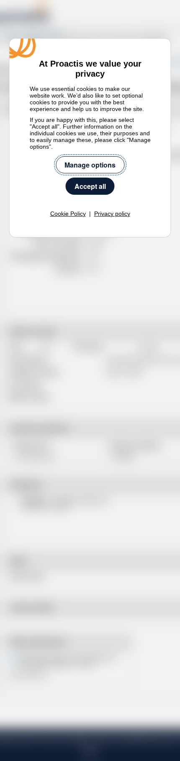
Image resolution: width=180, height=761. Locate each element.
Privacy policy (112, 213)
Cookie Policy (68, 213)
